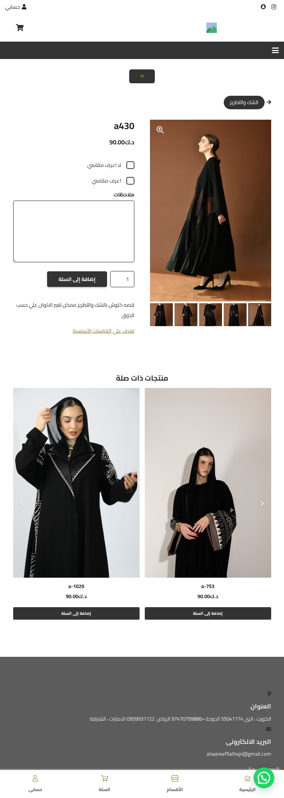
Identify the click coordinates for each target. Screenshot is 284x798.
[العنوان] (263, 7)
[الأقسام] (175, 778)
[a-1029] (76, 483)
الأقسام (175, 789)
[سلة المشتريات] (19, 28)
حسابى (35, 789)
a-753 (207, 586)
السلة (104, 789)
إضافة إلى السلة (77, 279)
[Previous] (262, 504)
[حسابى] (35, 778)
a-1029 (76, 586)
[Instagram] (273, 7)
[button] (275, 50)
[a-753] (208, 483)
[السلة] (104, 778)
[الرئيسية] (247, 778)
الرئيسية (247, 789)
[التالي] (22, 504)
